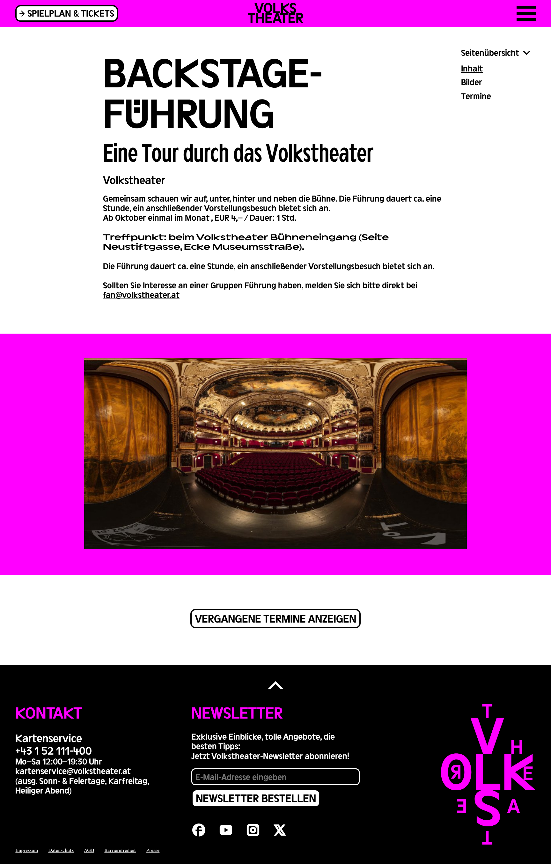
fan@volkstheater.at (141, 294)
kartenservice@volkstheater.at (73, 770)
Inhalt (472, 68)
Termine (476, 95)
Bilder (471, 81)
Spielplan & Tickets (70, 13)
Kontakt (48, 712)
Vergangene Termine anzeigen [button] (275, 618)
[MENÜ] (526, 13)
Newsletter (237, 712)
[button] (275, 685)
